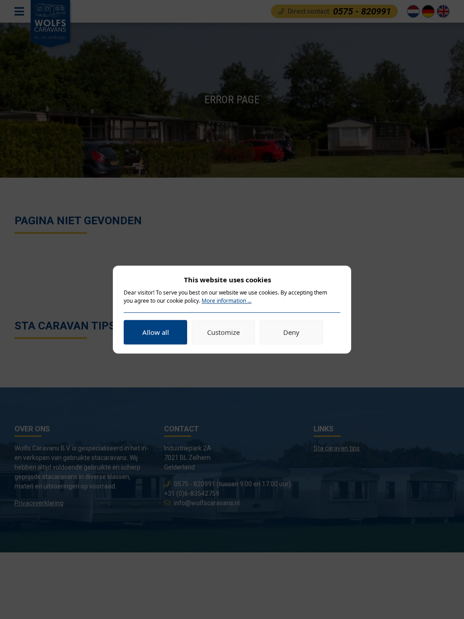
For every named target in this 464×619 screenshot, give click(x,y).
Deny (291, 332)
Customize (223, 332)
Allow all (155, 332)
